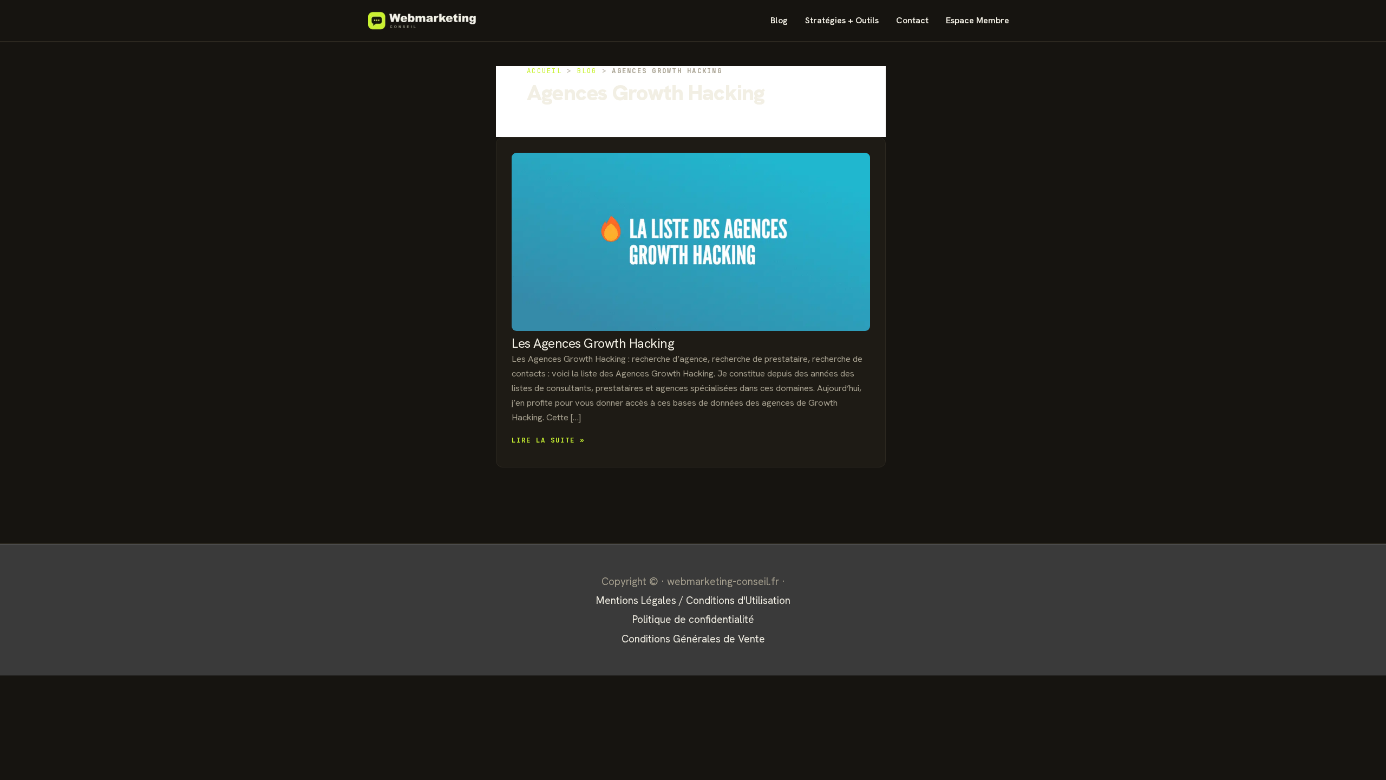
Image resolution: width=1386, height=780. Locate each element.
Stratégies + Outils (842, 20)
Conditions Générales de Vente (693, 639)
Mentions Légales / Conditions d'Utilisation (693, 600)
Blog (779, 20)
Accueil (544, 70)
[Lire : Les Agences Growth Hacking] (691, 242)
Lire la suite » (548, 440)
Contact (912, 20)
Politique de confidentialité (693, 619)
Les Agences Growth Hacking (593, 343)
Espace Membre (977, 20)
